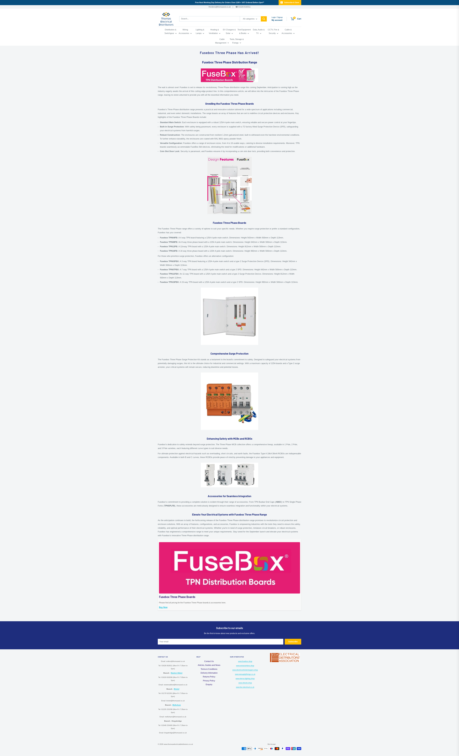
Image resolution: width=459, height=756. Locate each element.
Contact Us (209, 661)
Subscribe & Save (291, 2)
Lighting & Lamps (200, 31)
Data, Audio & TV (259, 31)
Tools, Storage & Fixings (237, 41)
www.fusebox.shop (245, 661)
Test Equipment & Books (244, 31)
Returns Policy (209, 677)
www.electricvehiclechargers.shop (245, 670)
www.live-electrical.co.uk (245, 687)
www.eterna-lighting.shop (245, 678)
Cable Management (220, 41)
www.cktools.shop (245, 683)
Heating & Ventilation (214, 31)
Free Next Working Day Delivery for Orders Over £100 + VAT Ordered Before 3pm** (229, 2)
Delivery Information (209, 673)
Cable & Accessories (287, 31)
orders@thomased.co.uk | (223, 7)
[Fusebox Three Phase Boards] (229, 542)
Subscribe (293, 642)
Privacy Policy (209, 681)
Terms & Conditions (209, 669)
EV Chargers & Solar (229, 31)
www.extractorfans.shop (245, 666)
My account (277, 20)
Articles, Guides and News (209, 665)
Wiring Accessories (184, 31)
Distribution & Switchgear (170, 31)
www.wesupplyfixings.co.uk (245, 674)
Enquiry (209, 684)
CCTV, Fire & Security (273, 31)
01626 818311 (244, 7)
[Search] (264, 19)
